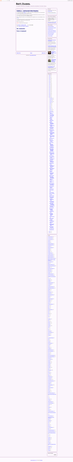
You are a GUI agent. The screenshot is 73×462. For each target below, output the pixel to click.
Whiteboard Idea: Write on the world (51, 225)
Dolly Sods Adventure (51, 294)
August (51, 102)
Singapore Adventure (51, 411)
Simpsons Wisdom (50, 119)
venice (49, 440)
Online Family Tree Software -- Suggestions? (51, 204)
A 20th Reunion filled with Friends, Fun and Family (53, 52)
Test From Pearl (51, 207)
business (49, 272)
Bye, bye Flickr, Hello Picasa (51, 227)
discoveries (49, 293)
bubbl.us (24, 12)
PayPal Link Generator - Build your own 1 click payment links (52, 46)
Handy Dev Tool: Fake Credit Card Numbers (52, 40)
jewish (49, 333)
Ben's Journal (23, 3)
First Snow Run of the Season (51, 159)
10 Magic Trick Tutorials (51, 141)
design (49, 290)
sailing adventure (50, 401)
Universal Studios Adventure (52, 432)
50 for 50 (49, 242)
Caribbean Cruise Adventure (52, 276)
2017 (49, 85)
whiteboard (49, 446)
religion (49, 386)
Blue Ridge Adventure (51, 268)
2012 (49, 91)
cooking (49, 285)
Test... (50, 191)
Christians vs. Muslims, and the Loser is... (51, 161)
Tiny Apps (50, 194)
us (48, 436)
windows (49, 447)
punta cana (49, 382)
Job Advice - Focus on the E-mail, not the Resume (51, 166)
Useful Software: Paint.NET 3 (51, 128)
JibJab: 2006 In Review (51, 120)
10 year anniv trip (50, 236)
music (49, 352)
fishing (49, 308)
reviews (49, 391)
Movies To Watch (51, 195)
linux (48, 340)
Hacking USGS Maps (51, 26)
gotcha (49, 321)
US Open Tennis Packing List (52, 30)
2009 (49, 94)
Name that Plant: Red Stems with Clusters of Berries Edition (53, 60)
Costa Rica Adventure (51, 286)
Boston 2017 (49, 269)
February (51, 109)
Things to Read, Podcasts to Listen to (51, 173)
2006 (49, 231)
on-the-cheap (50, 359)
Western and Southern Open (52, 444)
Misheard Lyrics (51, 129)
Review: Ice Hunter (51, 171)
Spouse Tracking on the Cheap (51, 115)
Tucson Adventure (50, 427)
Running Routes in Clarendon (52, 31)
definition (49, 289)
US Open (49, 437)
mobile (49, 347)
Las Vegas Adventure (51, 337)
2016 (49, 86)
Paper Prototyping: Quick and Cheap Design (51, 144)
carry (48, 278)
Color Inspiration (51, 192)
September (51, 101)
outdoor (49, 360)
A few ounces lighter (51, 117)
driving (49, 297)
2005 (49, 232)
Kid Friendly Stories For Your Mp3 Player (51, 214)
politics (49, 375)
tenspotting (49, 420)
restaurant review (50, 387)
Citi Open (49, 281)
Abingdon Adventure (50, 243)
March (50, 108)
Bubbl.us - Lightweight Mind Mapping (27, 11)
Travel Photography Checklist (52, 27)
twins (48, 428)
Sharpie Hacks (51, 142)
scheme (49, 404)
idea (48, 329)
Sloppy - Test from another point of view (51, 136)
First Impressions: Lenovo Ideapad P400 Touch (51, 67)
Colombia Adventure (50, 282)
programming (50, 379)
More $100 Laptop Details (51, 220)
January (51, 110)
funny (48, 316)
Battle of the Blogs (51, 193)
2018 (49, 84)
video (48, 441)
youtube (49, 450)
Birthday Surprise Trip (51, 264)
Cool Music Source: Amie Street (51, 199)
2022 (49, 79)
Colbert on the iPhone (51, 179)
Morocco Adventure (50, 351)
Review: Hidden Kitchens (51, 219)
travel (48, 424)
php (48, 371)
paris (48, 368)
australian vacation (50, 254)
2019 (49, 83)
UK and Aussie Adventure (51, 431)
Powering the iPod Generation (51, 206)
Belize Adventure (50, 261)
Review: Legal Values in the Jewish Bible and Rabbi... (51, 149)
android (49, 250)
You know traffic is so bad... (51, 157)
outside (49, 364)
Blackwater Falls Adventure (51, 265)
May (50, 106)
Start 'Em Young (51, 182)
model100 (49, 348)
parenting (49, 367)
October (51, 100)
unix (48, 434)
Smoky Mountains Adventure (52, 412)
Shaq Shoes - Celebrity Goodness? (51, 210)
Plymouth (49, 372)
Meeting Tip (51, 139)
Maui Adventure (50, 343)
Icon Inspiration (51, 155)
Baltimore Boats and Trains (51, 258)
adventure (49, 246)
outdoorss (49, 363)
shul (48, 408)
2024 (49, 77)
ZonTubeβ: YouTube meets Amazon (51, 126)
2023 (49, 78)
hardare (49, 324)
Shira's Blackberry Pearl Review (51, 184)
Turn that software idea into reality (52, 22)
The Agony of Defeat (51, 187)
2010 (49, 93)
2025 (49, 76)
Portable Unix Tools (51, 222)
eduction (49, 301)
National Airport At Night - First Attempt (51, 169)
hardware (49, 325)
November (51, 99)
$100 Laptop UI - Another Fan (51, 197)
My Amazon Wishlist (50, 34)
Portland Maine (50, 376)
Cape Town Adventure (51, 275)
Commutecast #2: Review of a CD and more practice (51, 133)
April (50, 107)
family (49, 305)
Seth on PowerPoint (51, 113)
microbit (49, 344)
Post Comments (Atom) (33, 55)
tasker (49, 419)
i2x (48, 328)
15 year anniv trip (50, 239)
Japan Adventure (50, 332)
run (48, 397)
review (49, 390)
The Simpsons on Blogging (51, 131)
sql (48, 414)
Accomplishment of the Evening (51, 201)
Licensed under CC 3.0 (34, 460)
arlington (49, 251)
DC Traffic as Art (51, 228)
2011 (49, 92)
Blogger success (51, 175)
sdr (48, 405)
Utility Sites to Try (51, 138)
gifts (48, 320)
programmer (49, 378)
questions (49, 383)
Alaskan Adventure (50, 247)
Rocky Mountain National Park (52, 394)
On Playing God (51, 229)
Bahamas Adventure (50, 255)
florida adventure (50, 309)
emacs (49, 302)
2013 (49, 90)
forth (48, 312)
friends (49, 313)
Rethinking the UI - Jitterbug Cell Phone (51, 154)
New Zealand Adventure (51, 356)
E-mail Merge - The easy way (51, 147)
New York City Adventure (51, 355)
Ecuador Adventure (50, 298)
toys (48, 423)
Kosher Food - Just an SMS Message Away (51, 177)
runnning (49, 400)
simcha (49, 409)
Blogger (41, 460)
